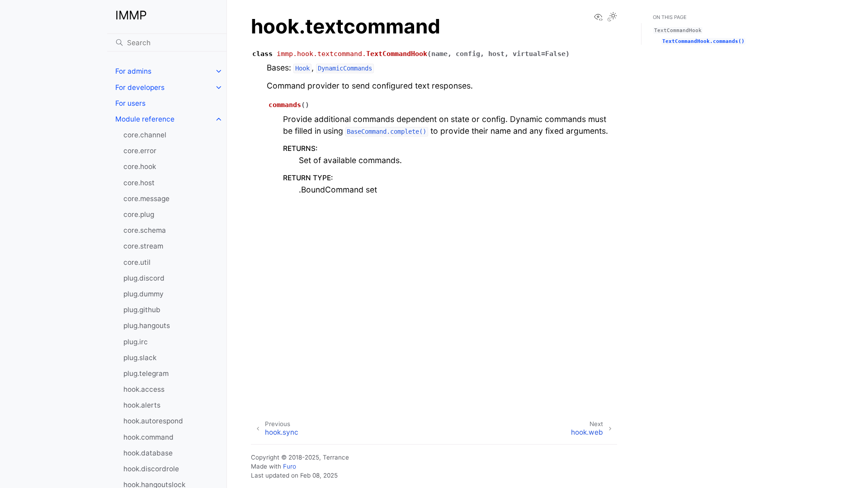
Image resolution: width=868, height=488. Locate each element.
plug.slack (139, 357)
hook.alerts (141, 405)
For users (130, 103)
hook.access (144, 389)
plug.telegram (146, 373)
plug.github (141, 309)
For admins (133, 71)
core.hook (139, 166)
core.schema (144, 230)
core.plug (138, 214)
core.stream (143, 246)
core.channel (144, 135)
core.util (137, 262)
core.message (146, 198)
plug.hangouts (146, 325)
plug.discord (144, 278)
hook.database (148, 453)
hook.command (148, 437)
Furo (289, 466)
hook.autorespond (153, 421)
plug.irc (135, 342)
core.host (139, 182)
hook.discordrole (151, 469)
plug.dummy (143, 294)
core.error (139, 150)
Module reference (145, 119)
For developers (140, 87)
